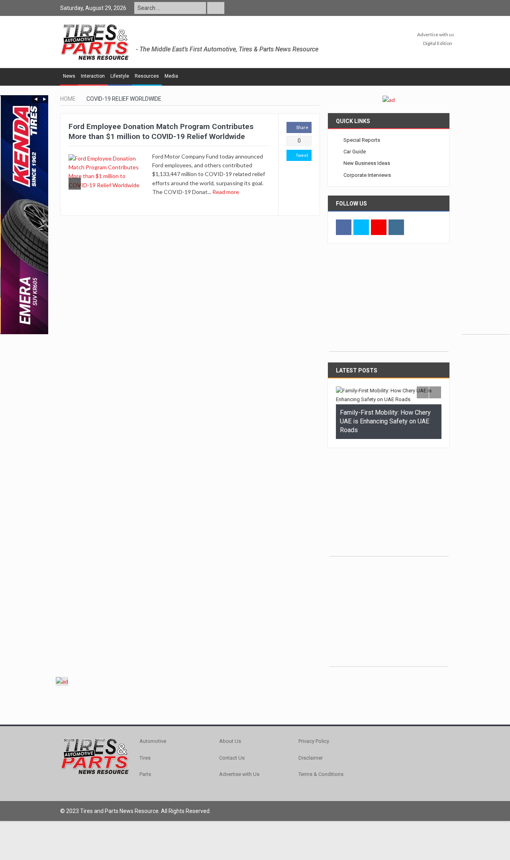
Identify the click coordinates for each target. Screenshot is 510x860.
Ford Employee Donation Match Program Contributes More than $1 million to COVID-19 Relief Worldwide (161, 131)
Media (171, 76)
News (69, 76)
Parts (145, 773)
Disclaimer (310, 757)
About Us (230, 740)
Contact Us (232, 757)
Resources (147, 76)
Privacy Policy (313, 740)
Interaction (93, 76)
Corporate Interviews (367, 175)
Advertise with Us (239, 773)
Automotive (152, 740)
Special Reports (361, 140)
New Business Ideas (366, 163)
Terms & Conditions (320, 773)
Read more (226, 191)
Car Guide (354, 152)
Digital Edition (437, 43)
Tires (145, 757)
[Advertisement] (486, 214)
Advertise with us (435, 34)
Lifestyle (119, 76)
